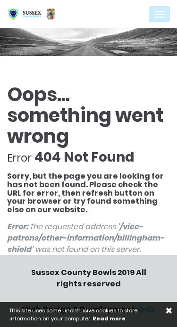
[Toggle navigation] (159, 14)
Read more (109, 318)
